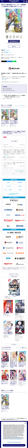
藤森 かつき (6, 50)
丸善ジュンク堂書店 (8, 189)
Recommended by (19, 347)
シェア (9, 61)
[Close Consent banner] (26, 423)
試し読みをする (15, 41)
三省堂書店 (20, 186)
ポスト (4, 61)
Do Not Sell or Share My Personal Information (11, 437)
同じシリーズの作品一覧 (19, 105)
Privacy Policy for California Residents (14, 442)
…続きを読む (4, 79)
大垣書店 (8, 182)
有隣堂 (19, 189)
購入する (14, 46)
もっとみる (13, 344)
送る (14, 61)
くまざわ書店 (8, 186)
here (8, 429)
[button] (23, 37)
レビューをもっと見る (19, 170)
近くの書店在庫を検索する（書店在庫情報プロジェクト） (14, 194)
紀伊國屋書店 (19, 182)
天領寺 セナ (8, 52)
